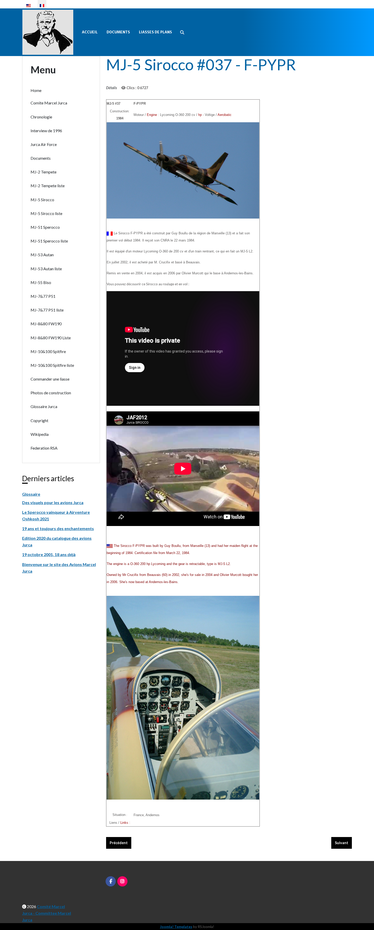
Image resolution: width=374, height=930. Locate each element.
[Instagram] (122, 881)
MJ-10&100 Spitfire (48, 351)
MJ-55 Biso (41, 282)
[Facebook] (111, 881)
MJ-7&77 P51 (43, 296)
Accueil (90, 32)
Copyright (39, 420)
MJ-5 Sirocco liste (46, 213)
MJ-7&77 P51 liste (47, 309)
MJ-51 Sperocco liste (49, 240)
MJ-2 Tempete (43, 171)
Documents (118, 32)
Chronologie (41, 116)
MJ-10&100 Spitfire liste (52, 365)
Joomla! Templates (176, 926)
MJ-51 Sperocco (45, 227)
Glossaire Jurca (44, 406)
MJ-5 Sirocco (42, 199)
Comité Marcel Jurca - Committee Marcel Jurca (46, 913)
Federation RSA (44, 448)
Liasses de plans (155, 32)
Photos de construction (51, 392)
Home (36, 90)
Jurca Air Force (44, 144)
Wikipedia (40, 434)
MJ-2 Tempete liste (48, 185)
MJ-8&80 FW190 (46, 323)
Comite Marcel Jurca (49, 102)
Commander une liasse (50, 378)
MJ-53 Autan (42, 254)
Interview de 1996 (46, 130)
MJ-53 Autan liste (46, 268)
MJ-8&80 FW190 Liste (51, 337)
